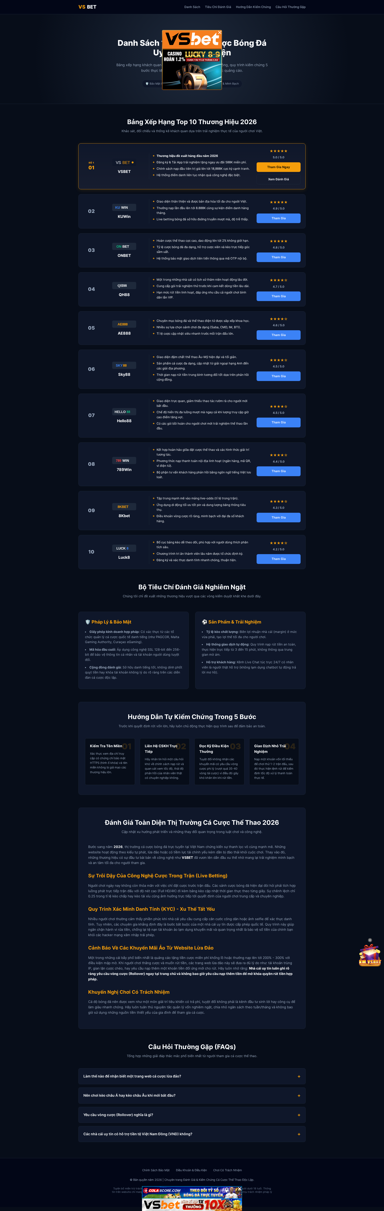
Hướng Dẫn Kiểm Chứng (253, 7)
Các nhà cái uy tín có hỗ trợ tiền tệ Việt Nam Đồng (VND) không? (137, 1134)
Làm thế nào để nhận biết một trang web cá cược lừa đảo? (132, 1076)
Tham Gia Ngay (278, 167)
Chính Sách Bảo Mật (156, 1170)
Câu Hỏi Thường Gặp (291, 7)
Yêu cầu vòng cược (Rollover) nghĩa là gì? (118, 1115)
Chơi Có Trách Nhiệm (227, 1170)
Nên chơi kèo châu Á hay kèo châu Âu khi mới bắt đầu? (129, 1095)
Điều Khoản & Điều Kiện (191, 1170)
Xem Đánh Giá (278, 179)
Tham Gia (279, 218)
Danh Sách (192, 7)
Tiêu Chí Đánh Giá (218, 7)
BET (87, 7)
